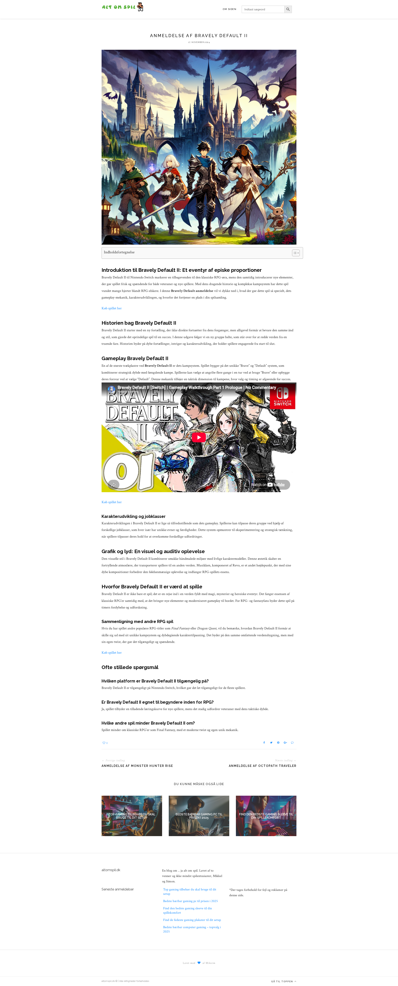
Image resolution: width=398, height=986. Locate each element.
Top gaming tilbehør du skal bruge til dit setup (131, 816)
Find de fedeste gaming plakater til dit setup (192, 920)
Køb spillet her (112, 308)
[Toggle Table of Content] (294, 252)
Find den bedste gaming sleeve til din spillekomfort (266, 816)
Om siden (229, 9)
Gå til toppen (282, 981)
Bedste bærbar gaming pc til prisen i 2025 (199, 816)
